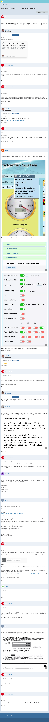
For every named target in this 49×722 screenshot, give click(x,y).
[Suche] (41, 1)
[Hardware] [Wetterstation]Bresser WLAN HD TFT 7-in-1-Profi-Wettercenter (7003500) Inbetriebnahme (14, 45)
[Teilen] (47, 12)
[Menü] (47, 1)
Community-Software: (24, 720)
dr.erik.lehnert (5, 10)
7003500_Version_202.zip (14, 559)
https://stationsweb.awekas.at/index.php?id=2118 (16, 120)
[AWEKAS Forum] (1, 1)
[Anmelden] (44, 1)
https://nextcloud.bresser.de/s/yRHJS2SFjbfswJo (11, 513)
